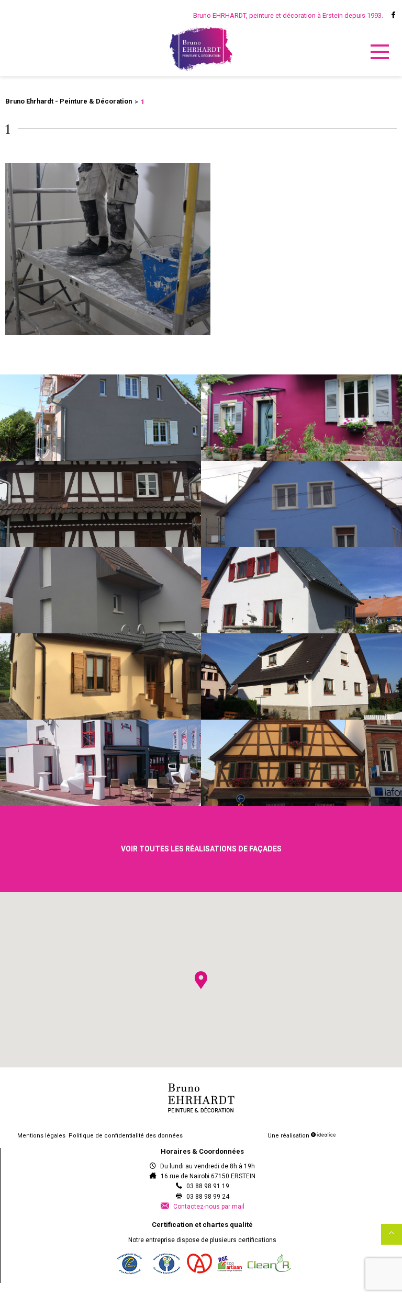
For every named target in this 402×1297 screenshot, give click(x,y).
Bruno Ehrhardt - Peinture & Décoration (68, 101)
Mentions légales (41, 1135)
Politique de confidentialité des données (126, 1135)
